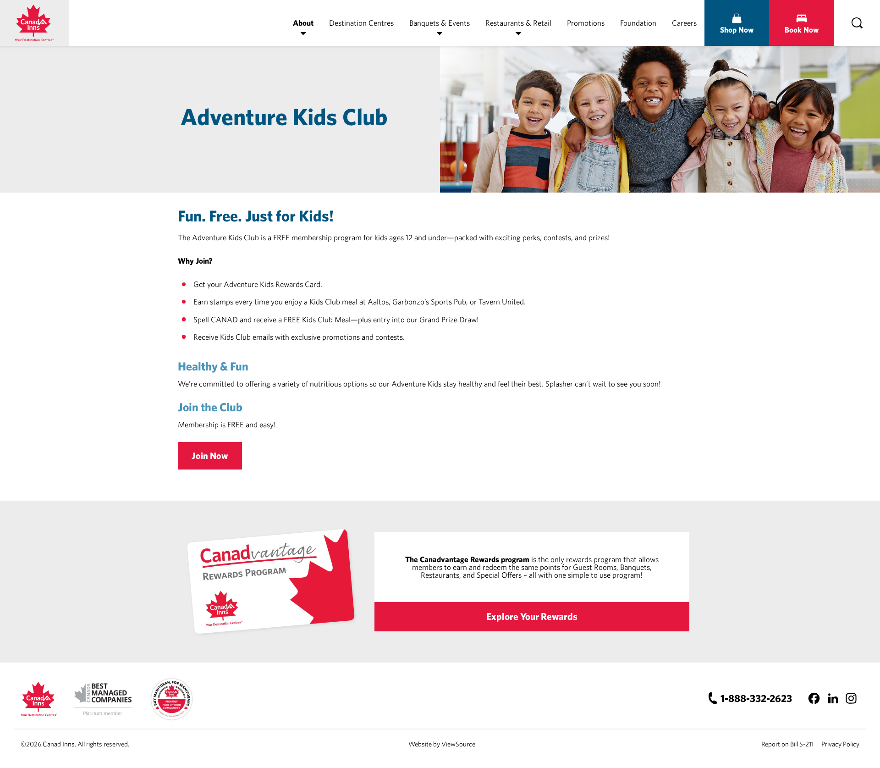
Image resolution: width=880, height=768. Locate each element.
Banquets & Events (439, 22)
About (303, 22)
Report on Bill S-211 (787, 744)
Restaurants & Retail (518, 22)
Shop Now (737, 29)
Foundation (638, 22)
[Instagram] (850, 698)
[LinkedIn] (832, 698)
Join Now (210, 455)
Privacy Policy (840, 744)
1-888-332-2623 (756, 698)
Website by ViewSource (441, 744)
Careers (684, 22)
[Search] (857, 23)
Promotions (586, 22)
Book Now (802, 29)
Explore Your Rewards (532, 616)
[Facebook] (814, 698)
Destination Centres (361, 22)
